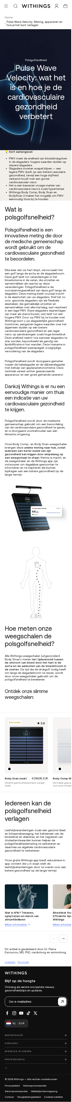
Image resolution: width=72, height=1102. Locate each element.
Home (9, 17)
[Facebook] (7, 1013)
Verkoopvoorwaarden (35, 1085)
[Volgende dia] (61, 934)
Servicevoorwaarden (16, 1091)
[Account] (54, 6)
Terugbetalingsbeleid (29, 1097)
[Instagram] (14, 1013)
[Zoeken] (15, 6)
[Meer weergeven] (35, 1068)
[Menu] (6, 6)
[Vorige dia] (52, 934)
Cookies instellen (53, 1097)
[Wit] (11, 765)
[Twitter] (35, 1013)
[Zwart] (9, 765)
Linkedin (10, 961)
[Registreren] (60, 1001)
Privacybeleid (12, 1085)
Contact (9, 1097)
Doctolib (23, 961)
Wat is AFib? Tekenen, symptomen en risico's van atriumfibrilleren (22, 912)
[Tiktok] (28, 1013)
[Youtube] (21, 1013)
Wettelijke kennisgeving (44, 1091)
